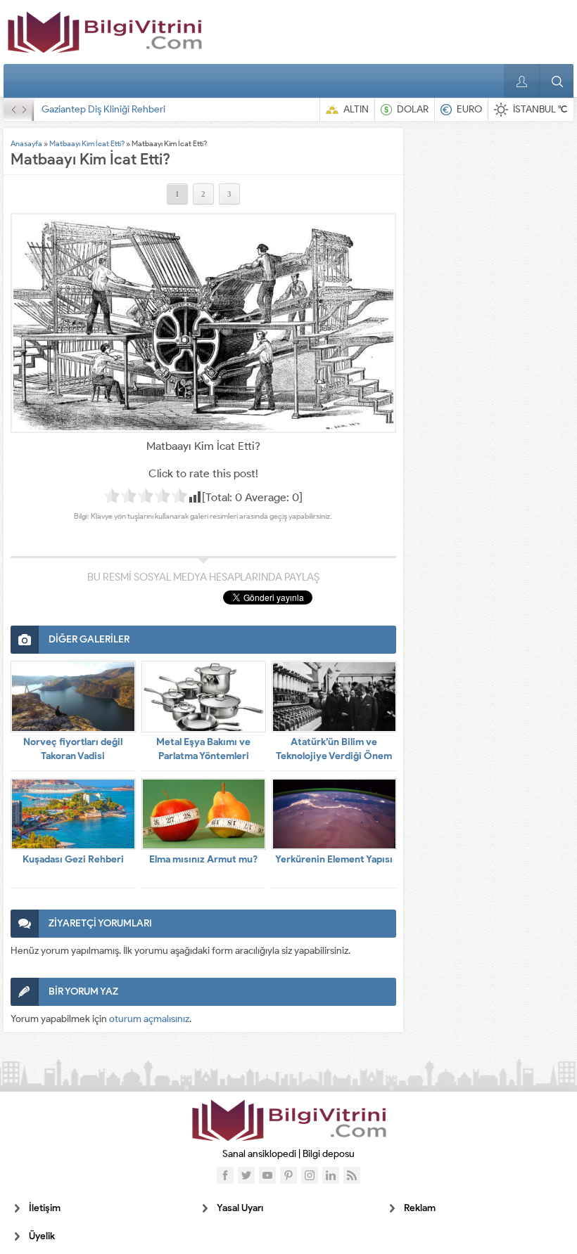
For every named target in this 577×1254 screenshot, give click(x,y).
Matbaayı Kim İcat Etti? (87, 143)
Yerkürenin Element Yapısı (334, 859)
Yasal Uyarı (240, 1208)
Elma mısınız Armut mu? (203, 859)
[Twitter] (246, 1175)
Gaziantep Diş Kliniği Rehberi (103, 109)
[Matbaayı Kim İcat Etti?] (203, 323)
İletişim (45, 1208)
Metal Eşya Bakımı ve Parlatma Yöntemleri (203, 749)
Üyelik (42, 1236)
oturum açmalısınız (149, 1019)
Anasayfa (26, 143)
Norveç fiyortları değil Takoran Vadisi (72, 749)
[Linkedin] (330, 1175)
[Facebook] (225, 1175)
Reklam (420, 1208)
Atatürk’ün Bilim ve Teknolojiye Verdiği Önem (334, 749)
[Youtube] (267, 1175)
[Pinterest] (288, 1175)
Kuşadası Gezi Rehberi (73, 859)
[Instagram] (309, 1175)
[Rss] (351, 1175)
